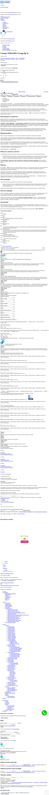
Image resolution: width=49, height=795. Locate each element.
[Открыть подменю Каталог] (6, 25)
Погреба (7, 695)
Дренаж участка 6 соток (12, 610)
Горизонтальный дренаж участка (14, 620)
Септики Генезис (11, 628)
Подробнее (2, 452)
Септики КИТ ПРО (14, 664)
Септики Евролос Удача (12, 657)
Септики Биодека (11, 627)
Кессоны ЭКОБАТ (11, 690)
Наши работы (8, 594)
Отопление (7, 607)
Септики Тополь (11, 682)
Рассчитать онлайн (4, 7)
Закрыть (2, 260)
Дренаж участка (8, 608)
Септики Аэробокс (11, 638)
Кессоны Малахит (11, 688)
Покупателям (5, 27)
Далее (5, 272)
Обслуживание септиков (10, 622)
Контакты (5, 28)
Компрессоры (8, 691)
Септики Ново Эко (11, 666)
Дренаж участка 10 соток (13, 609)
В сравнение (3, 65)
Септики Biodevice (11, 630)
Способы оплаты (11, 705)
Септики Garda (11, 631)
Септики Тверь (11, 670)
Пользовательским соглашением (26, 511)
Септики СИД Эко (11, 668)
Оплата (6, 704)
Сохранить (7, 793)
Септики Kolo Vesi (11, 633)
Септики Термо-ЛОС (12, 678)
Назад (2, 272)
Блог (6, 600)
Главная (4, 22)
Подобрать (3, 339)
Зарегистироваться (15, 729)
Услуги (4, 24)
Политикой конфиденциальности (40, 511)
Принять (2, 787)
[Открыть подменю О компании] (8, 23)
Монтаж (4, 26)
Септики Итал (11, 659)
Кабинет (2, 19)
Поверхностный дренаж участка (14, 616)
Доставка (7, 703)
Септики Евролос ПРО (14, 655)
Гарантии (7, 597)
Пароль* (16, 732)
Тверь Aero (12, 671)
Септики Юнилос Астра (13, 685)
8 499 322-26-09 (11, 12)
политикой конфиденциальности (14, 783)
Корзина (4, 565)
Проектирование (8, 605)
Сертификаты (8, 596)
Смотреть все (14, 68)
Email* (1, 732)
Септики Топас (11, 679)
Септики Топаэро (13, 681)
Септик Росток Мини (4, 447)
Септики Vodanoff (11, 634)
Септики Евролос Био (14, 653)
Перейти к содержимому (5, 0)
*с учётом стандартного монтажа (7, 502)
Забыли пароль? (12, 725)
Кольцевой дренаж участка (13, 619)
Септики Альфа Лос (12, 637)
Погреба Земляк (11, 696)
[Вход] (1, 16)
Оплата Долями (11, 708)
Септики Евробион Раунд (15, 651)
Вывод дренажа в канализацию (14, 618)
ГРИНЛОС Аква (13, 641)
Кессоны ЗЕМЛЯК (11, 687)
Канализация (8, 603)
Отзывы (7, 595)
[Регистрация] (2, 16)
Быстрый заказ (15, 94)
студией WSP (8, 589)
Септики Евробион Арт (15, 646)
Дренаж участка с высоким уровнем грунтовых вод (18, 614)
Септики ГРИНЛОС (12, 640)
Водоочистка (8, 604)
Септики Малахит (11, 665)
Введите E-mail (3, 723)
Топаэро (5, 62)
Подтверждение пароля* (5, 734)
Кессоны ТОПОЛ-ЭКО (12, 689)
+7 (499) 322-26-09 (20, 513)
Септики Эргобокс (11, 684)
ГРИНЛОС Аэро (13, 642)
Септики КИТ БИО (14, 663)
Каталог (4, 25)
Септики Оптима (11, 629)
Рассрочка (10, 707)
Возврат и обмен (8, 710)
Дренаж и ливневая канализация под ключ (16, 612)
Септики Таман (11, 626)
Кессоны (7, 686)
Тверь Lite (12, 674)
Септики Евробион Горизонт (16, 648)
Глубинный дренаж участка (13, 621)
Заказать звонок (6, 16)
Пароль (19, 723)
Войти (14, 740)
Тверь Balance (13, 672)
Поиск (5, 570)
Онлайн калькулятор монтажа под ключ (9, 81)
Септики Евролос (11, 652)
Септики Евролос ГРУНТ (15, 654)
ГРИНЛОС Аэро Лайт (14, 643)
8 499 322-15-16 (11, 14)
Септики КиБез (11, 660)
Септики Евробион (12, 645)
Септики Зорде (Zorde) (12, 658)
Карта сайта (16, 585)
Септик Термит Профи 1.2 (5, 453)
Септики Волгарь (11, 639)
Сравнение (2, 20)
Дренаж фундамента (12, 613)
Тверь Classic (12, 673)
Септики (7, 625)
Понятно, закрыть (4, 717)
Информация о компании (10, 593)
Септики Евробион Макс (15, 650)
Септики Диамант (11, 644)
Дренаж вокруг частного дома (14, 611)
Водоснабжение (8, 606)
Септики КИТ (10, 661)
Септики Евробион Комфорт (16, 649)
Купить (2, 80)
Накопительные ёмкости (10, 693)
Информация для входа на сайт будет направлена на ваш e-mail (13, 751)
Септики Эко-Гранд (12, 683)
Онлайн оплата (11, 706)
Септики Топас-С (13, 680)
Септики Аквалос (11, 635)
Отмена (2, 793)
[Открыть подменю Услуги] (6, 24)
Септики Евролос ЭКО (15, 656)
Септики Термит (11, 676)
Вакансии (7, 598)
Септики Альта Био (12, 636)
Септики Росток (11, 667)
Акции (6, 701)
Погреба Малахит (11, 697)
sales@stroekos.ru (10, 582)
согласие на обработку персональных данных (23, 782)
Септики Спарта (11, 669)
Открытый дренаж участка (13, 617)
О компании (5, 23)
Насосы (6, 694)
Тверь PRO (12, 675)
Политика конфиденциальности (7, 585)
